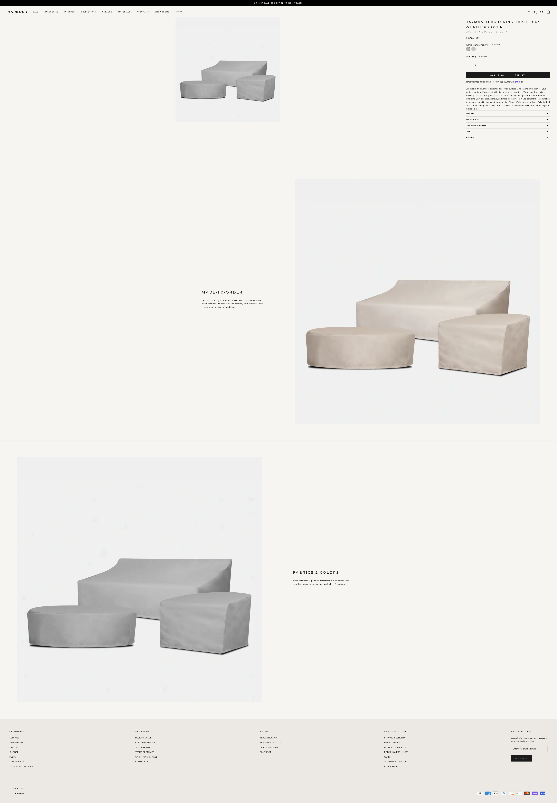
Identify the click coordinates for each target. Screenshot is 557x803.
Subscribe (521, 758)
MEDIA (12, 757)
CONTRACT (265, 752)
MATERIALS (124, 12)
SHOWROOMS (162, 12)
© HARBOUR (20, 793)
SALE (35, 12)
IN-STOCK (69, 12)
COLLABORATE (16, 761)
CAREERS (13, 747)
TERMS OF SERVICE (144, 752)
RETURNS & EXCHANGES (396, 752)
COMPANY (14, 737)
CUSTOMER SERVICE (145, 742)
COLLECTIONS (88, 12)
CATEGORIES (51, 12)
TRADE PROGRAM (268, 737)
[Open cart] (548, 11)
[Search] (541, 11)
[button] (508, 113)
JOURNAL (13, 752)
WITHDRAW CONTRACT (21, 766)
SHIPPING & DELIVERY (394, 737)
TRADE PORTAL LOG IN (271, 742)
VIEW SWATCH (495, 45)
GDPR (387, 757)
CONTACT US (142, 761)
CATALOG (107, 12)
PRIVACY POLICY (392, 742)
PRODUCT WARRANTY (395, 747)
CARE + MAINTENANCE (146, 757)
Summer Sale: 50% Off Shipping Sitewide (278, 3)
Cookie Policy (391, 766)
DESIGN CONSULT (143, 737)
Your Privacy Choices (396, 761)
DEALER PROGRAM (269, 747)
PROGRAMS (143, 12)
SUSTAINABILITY (143, 747)
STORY (179, 12)
